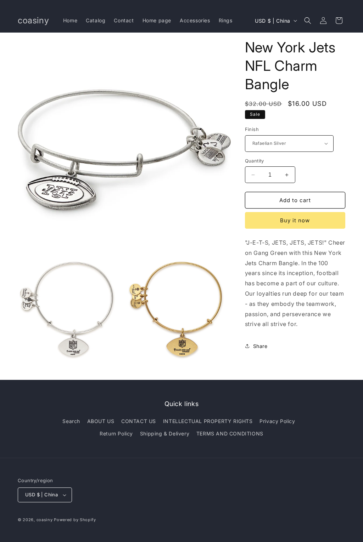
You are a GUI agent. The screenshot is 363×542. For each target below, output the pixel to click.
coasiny (45, 519)
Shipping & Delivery (164, 433)
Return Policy (116, 433)
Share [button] (260, 346)
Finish (252, 129)
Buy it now (295, 220)
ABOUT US (101, 421)
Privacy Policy (277, 421)
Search (71, 421)
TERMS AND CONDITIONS (229, 433)
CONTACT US (138, 421)
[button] (307, 20)
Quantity (254, 161)
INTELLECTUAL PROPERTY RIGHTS (208, 421)
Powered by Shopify (75, 519)
